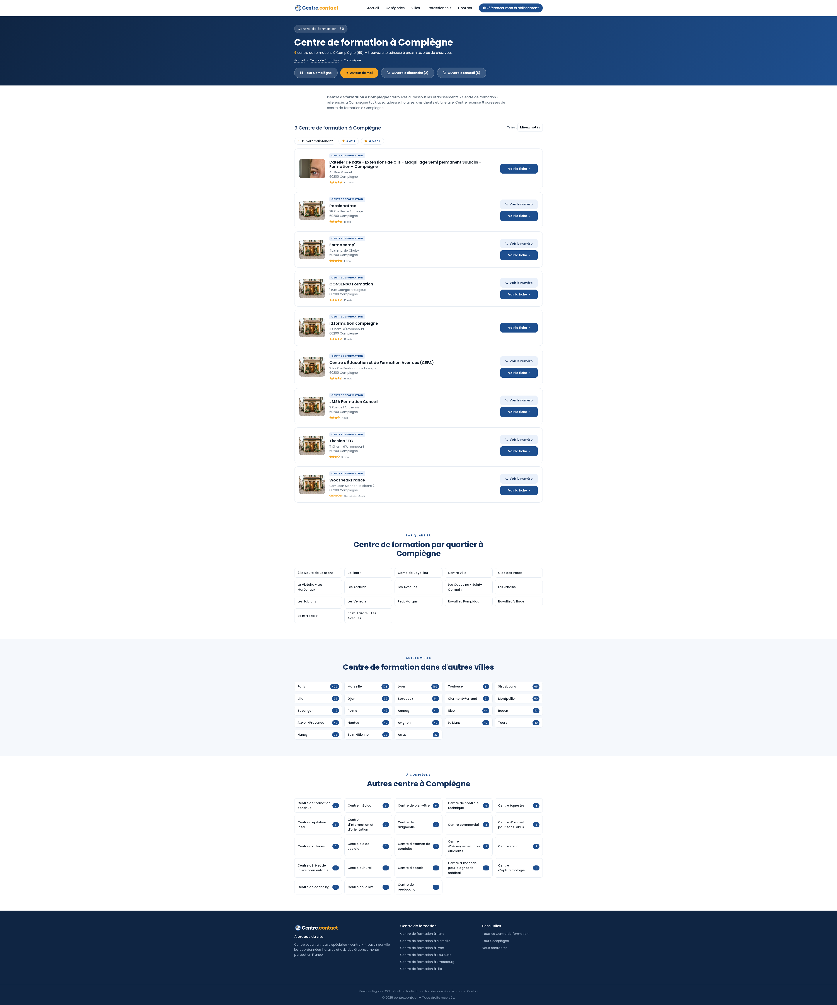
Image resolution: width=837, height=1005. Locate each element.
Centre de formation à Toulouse (425, 955)
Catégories (395, 8)
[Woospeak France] (312, 484)
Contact (465, 8)
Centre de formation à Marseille (425, 941)
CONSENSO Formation (351, 284)
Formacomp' (342, 244)
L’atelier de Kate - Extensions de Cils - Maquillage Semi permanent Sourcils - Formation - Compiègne (405, 164)
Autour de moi (361, 73)
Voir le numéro (521, 204)
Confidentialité (403, 991)
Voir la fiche (517, 169)
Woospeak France (347, 480)
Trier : (512, 127)
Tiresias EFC (341, 441)
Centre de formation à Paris (422, 934)
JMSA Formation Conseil (353, 401)
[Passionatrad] (312, 210)
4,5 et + (375, 141)
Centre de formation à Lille (421, 969)
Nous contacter (494, 948)
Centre (320, 8)
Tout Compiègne (318, 73)
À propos (458, 991)
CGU (388, 991)
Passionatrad (343, 205)
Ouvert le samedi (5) (464, 73)
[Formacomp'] (312, 249)
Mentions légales (371, 991)
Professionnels (439, 8)
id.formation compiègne (353, 323)
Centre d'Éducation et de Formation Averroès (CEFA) (381, 362)
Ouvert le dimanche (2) (410, 73)
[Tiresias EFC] (312, 445)
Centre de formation (324, 60)
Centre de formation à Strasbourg (427, 962)
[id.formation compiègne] (312, 327)
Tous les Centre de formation (505, 934)
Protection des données (433, 991)
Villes (415, 8)
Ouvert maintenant (317, 141)
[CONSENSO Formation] (312, 288)
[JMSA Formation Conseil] (312, 406)
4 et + (350, 141)
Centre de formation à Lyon (422, 948)
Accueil (373, 8)
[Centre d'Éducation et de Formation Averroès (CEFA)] (312, 367)
